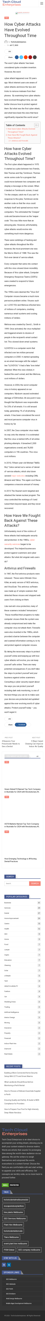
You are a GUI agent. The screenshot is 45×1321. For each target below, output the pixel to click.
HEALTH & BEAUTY (11, 986)
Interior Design (9, 1017)
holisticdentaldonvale (13, 1231)
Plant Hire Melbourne (13, 1225)
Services (7, 908)
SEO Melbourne (11, 1279)
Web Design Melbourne (14, 1299)
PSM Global (9, 1250)
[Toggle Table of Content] (35, 125)
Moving (7, 1023)
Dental (6, 913)
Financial (7, 1038)
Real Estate (8, 1054)
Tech (6, 17)
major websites (18, 476)
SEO (5, 934)
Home (6, 939)
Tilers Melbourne (11, 1237)
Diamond (7, 1049)
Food (6, 944)
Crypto (6, 955)
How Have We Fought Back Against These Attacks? (22, 136)
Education (8, 960)
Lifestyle (7, 976)
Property (7, 1033)
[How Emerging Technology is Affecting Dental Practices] (22, 843)
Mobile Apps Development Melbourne (19, 1303)
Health (6, 929)
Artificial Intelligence (11, 1012)
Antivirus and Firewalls (20, 141)
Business (7, 903)
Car (5, 997)
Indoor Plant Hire (10, 1043)
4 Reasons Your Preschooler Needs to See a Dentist (11, 744)
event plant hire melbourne (15, 1243)
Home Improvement (11, 918)
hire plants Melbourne (13, 1212)
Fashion (7, 991)
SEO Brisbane (11, 1294)
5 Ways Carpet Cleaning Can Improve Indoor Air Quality (34, 744)
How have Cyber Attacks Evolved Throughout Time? (21, 130)
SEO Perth (9, 1289)
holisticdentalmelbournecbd (16, 1200)
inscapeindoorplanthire (14, 1206)
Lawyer (7, 950)
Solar (6, 970)
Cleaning (7, 965)
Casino (6, 924)
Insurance (7, 1028)
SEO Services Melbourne (15, 1218)
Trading (7, 1007)
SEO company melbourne (29, 1250)
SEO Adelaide (11, 1284)
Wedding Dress (10, 1002)
